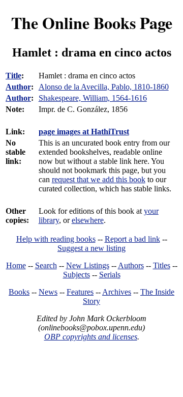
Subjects (76, 274)
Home (16, 265)
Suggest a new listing (91, 248)
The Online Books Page (91, 23)
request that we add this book (98, 179)
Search (46, 265)
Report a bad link (132, 239)
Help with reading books (56, 239)
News (48, 292)
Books (19, 292)
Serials (109, 274)
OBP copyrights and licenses (90, 336)
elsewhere (88, 220)
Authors (131, 265)
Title (13, 75)
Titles (161, 265)
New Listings (87, 265)
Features (80, 292)
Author (18, 86)
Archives (116, 292)
